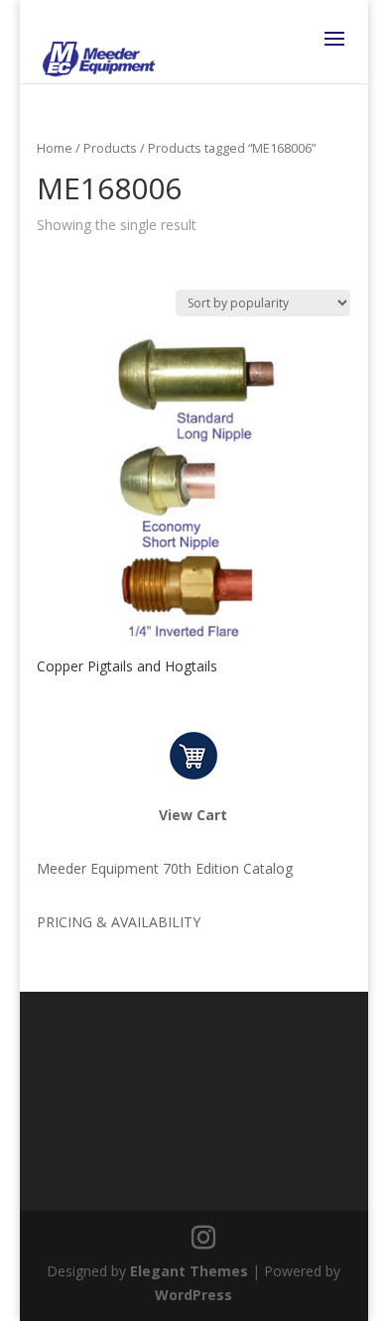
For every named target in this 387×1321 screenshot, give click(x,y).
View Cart (193, 814)
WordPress (193, 1294)
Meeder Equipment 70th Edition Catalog (165, 868)
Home (54, 148)
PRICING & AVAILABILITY (118, 921)
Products (110, 148)
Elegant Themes (189, 1270)
